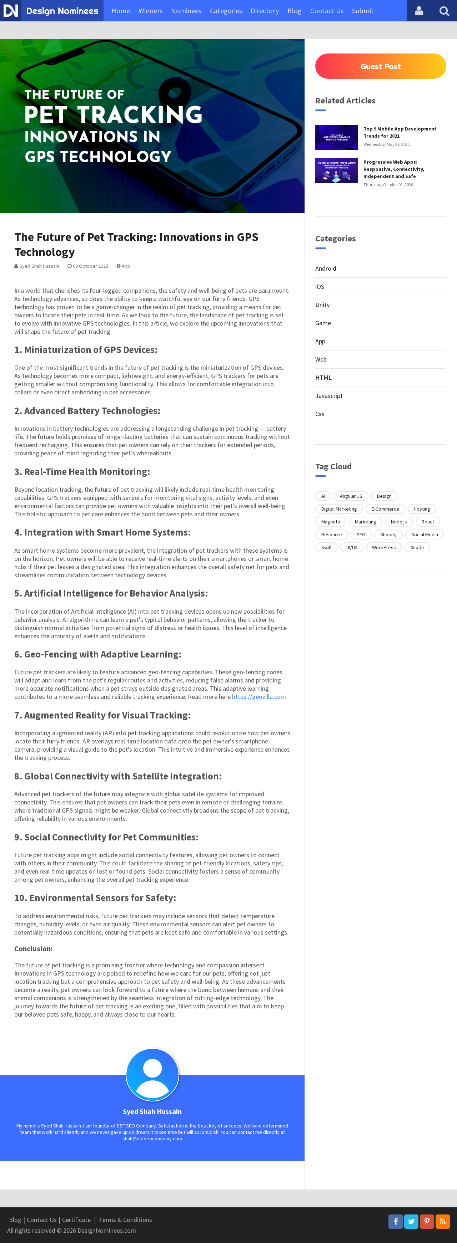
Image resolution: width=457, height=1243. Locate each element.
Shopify (388, 534)
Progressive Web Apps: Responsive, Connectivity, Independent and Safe (393, 169)
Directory (265, 10)
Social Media (424, 534)
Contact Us (326, 10)
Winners (150, 10)
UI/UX (351, 547)
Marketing (365, 521)
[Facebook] (395, 1221)
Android (325, 268)
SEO (361, 534)
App (125, 266)
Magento (330, 521)
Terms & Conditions (125, 1220)
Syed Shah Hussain (38, 266)
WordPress (384, 547)
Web (321, 359)
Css (320, 414)
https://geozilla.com (259, 696)
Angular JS (351, 496)
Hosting (422, 509)
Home (120, 10)
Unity (322, 305)
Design (384, 496)
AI (323, 496)
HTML (323, 377)
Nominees (186, 10)
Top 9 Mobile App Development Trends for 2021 (400, 132)
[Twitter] (411, 1221)
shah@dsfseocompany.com (152, 1138)
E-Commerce (385, 509)
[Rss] (443, 1221)
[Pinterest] (427, 1221)
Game (323, 323)
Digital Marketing (339, 509)
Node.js (399, 521)
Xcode (417, 547)
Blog (294, 10)
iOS (319, 286)
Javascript (329, 396)
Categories (226, 10)
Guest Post (381, 66)
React (428, 521)
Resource (331, 534)
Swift (326, 547)
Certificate (76, 1220)
